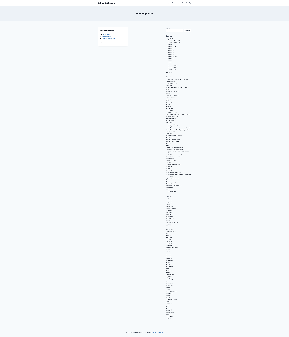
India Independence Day (172, 126)
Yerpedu (168, 318)
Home (169, 3)
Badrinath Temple (171, 208)
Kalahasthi (169, 243)
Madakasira (169, 253)
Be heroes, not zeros (107, 31)
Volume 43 (171, 64)
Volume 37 (171, 50)
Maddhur (168, 255)
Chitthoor (168, 224)
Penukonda (169, 276)
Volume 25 (171, 44)
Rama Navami (170, 158)
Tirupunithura (169, 303)
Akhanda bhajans (171, 81)
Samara (168, 289)
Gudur (167, 233)
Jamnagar (168, 239)
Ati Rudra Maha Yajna (172, 83)
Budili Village (169, 216)
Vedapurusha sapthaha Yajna (174, 185)
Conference (169, 101)
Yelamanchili (169, 316)
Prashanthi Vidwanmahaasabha (174, 155)
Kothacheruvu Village (172, 247)
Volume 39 (171, 54)
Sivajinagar (169, 170)
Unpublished (169, 72)
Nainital (168, 268)
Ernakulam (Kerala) (171, 231)
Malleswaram (169, 137)
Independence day (171, 124)
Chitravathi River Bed (172, 222)
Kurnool (168, 249)
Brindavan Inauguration (172, 95)
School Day (169, 166)
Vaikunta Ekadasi (171, 184)
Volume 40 (171, 58)
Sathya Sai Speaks (171, 39)
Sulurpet (168, 297)
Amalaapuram (170, 199)
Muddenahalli (169, 260)
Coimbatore (169, 226)
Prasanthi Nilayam (171, 280)
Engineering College (171, 112)
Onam (167, 145)
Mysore (168, 264)
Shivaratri (168, 168)
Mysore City (169, 266)
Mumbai (168, 262)
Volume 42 (171, 62)
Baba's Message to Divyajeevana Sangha (177, 87)
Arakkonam (169, 203)
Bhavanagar (169, 212)
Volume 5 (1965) (173, 66)
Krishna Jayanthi (170, 131)
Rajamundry (169, 285)
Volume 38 (171, 52)
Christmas (169, 99)
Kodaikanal (169, 245)
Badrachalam (169, 206)
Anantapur (169, 201)
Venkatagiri (169, 310)
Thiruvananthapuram (171, 299)
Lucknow (168, 251)
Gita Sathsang (170, 120)
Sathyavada (169, 293)
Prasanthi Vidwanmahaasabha (174, 147)
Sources (160, 332)
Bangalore (169, 210)
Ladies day (169, 133)
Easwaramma (169, 110)
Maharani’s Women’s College (174, 135)
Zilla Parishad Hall (171, 191)
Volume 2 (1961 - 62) (174, 42)
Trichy (167, 305)
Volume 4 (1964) (173, 56)
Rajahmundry (169, 283)
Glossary (153, 332)
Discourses (175, 3)
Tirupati (168, 301)
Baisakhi (168, 89)
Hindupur (168, 235)
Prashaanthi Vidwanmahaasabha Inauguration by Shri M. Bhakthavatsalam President (177, 151)
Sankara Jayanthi (171, 160)
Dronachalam (169, 229)
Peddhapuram (106, 36)
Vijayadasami (169, 187)
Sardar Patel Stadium (172, 291)
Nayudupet (169, 270)
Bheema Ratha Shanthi (172, 91)
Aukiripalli (168, 204)
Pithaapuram (169, 278)
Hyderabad (169, 237)
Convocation (169, 103)
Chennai (168, 220)
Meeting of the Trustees (172, 141)
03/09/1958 (106, 34)
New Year (168, 143)
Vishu (167, 189)
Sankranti (168, 162)
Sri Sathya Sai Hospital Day (173, 172)
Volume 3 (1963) (173, 46)
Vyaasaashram (170, 312)
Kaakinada (169, 241)
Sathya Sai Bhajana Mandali (173, 164)
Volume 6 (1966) (173, 68)
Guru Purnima (169, 122)
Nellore (168, 272)
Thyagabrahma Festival (172, 178)
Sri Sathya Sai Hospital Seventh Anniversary (178, 174)
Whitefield (169, 314)
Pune (167, 282)
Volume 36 (171, 48)
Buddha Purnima (170, 97)
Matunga (168, 257)
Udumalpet (169, 307)
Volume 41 (171, 60)
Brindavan (168, 214)
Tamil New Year (170, 176)
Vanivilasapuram (170, 309)
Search (168, 28)
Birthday (168, 93)
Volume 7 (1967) (172, 69)
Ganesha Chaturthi (171, 118)
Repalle (168, 287)
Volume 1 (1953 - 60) (108, 38)
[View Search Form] (190, 3)
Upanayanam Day (171, 182)
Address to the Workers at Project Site (177, 79)
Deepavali (168, 106)
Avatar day (169, 85)
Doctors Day (169, 108)
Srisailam (168, 295)
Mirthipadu (169, 258)
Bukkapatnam (170, 218)
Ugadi (167, 180)
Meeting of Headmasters (173, 139)
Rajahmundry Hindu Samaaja (174, 157)
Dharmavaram (170, 228)
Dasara (168, 104)
